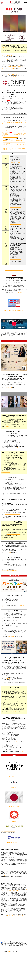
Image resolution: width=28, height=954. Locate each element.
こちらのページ (8, 387)
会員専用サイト (7, 59)
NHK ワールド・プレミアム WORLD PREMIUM (14, 310)
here (22, 751)
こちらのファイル (13, 711)
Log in (25, 2)
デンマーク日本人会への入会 (8, 68)
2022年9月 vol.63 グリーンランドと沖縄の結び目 (13, 146)
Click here (15, 76)
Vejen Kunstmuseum (5, 472)
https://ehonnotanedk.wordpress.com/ (10, 490)
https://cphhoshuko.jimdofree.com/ (12, 514)
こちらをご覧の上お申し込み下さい (15, 66)
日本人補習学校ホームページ (13, 534)
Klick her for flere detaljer (15, 162)
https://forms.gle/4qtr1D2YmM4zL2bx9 (10, 110)
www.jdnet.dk (5, 875)
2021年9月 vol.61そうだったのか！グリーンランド (13, 149)
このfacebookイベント (7, 678)
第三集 (6, 337)
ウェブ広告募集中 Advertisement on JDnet (14, 270)
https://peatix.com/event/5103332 (19, 680)
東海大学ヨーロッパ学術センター (14, 842)
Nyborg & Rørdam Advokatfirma (8, 831)
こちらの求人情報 (18, 292)
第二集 (2, 337)
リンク (17, 741)
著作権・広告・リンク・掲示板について (15, 915)
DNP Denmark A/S (14, 787)
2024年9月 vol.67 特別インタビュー (10, 137)
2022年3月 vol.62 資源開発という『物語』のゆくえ (14, 148)
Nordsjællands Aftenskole (15, 447)
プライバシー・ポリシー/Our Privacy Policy (11, 74)
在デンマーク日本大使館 (14, 806)
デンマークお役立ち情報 (7, 55)
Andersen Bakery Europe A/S (14, 776)
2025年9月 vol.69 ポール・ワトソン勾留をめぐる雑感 (14, 133)
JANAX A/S (14, 821)
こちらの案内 (8, 552)
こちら (8, 951)
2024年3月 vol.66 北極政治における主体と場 (12, 140)
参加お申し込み (18, 602)
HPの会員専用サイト (5, 47)
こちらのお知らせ (11, 636)
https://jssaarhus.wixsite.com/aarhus (9, 570)
